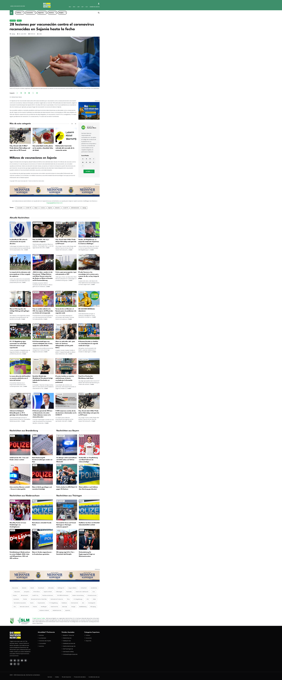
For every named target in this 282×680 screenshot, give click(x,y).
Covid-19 (65, 208)
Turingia (73, 606)
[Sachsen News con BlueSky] (90, 162)
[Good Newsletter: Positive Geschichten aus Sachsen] (89, 299)
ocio (93, 591)
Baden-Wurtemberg (78, 595)
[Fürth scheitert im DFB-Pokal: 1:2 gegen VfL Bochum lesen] (66, 474)
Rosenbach (41, 588)
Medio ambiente (83, 255)
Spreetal (67, 610)
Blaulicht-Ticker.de (68, 635)
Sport (81, 436)
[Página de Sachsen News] (86, 158)
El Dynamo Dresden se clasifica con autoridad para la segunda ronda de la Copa (88, 343)
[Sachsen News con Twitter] (82, 165)
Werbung (59, 223)
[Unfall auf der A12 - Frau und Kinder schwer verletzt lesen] (20, 445)
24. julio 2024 (22, 34)
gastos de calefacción (82, 591)
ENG (74, 6)
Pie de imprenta (66, 677)
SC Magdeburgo (78, 599)
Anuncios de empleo (45, 641)
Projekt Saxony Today (38, 618)
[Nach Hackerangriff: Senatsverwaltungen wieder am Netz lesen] (42, 445)
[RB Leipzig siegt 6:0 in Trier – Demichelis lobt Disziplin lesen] (66, 539)
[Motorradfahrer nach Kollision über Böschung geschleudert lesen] (89, 474)
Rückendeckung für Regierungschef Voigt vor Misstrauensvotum (87, 554)
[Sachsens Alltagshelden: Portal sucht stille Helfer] (66, 331)
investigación (91, 603)
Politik (35, 436)
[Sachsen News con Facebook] (86, 162)
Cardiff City (35, 595)
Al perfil (88, 171)
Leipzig (13, 34)
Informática (36, 591)
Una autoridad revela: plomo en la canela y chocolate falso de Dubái (20, 148)
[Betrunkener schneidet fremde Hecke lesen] (42, 510)
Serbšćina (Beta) (95, 6)
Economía (29, 13)
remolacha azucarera (20, 603)
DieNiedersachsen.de (69, 643)
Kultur (13, 501)
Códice (57, 677)
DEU (70, 6)
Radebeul (64, 603)
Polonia (35, 606)
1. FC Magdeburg (53, 603)
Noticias (12, 20)
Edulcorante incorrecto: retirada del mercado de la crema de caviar (42, 148)
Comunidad (42, 643)
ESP (82, 6)
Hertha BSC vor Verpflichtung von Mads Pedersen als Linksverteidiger (88, 459)
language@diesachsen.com (54, 203)
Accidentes (94, 588)
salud (35, 208)
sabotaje (64, 606)
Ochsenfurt (84, 588)
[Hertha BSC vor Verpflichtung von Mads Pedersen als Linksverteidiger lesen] (89, 445)
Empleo (61, 13)
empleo (15, 595)
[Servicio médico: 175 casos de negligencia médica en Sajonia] (66, 136)
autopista (26, 591)
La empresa (42, 638)
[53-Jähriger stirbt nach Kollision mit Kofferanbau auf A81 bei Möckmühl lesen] (66, 445)
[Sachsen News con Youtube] (82, 162)
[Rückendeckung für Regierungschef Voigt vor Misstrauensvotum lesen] (89, 539)
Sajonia (50, 208)
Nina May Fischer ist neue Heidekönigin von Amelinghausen (18, 525)
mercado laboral (24, 606)
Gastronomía (54, 606)
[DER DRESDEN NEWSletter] (89, 111)
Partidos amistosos (47, 595)
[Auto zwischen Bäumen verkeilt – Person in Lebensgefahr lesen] (20, 474)
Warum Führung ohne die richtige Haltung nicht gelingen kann (19, 311)
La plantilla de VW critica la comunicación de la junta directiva (18, 241)
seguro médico (72, 588)
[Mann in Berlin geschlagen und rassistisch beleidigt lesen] (42, 474)
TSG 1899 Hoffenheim (63, 595)
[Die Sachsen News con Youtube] (21, 660)
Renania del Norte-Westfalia (39, 599)
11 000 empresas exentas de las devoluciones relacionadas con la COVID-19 (66, 413)
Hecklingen (44, 606)
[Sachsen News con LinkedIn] (90, 158)
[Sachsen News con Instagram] (93, 158)
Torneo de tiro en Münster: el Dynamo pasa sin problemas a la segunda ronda (66, 311)
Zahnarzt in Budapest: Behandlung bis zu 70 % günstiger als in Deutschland (19, 413)
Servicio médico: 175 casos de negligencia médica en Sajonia (66, 148)
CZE (87, 6)
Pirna (68, 599)
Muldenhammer (57, 610)
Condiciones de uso (94, 677)
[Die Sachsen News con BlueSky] (11, 663)
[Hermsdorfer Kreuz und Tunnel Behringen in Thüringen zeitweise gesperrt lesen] (66, 510)
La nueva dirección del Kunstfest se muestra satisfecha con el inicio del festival (20, 378)
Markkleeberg (83, 606)
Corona (43, 208)
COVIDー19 (28, 208)
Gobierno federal (44, 610)
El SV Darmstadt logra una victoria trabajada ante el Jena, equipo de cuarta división (43, 343)
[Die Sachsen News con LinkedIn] (14, 660)
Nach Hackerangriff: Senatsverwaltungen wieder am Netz (42, 459)
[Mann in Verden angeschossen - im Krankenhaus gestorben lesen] (42, 539)
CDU (87, 599)
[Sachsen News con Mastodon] (93, 162)
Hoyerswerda (41, 603)
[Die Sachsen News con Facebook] (25, 660)
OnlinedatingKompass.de (70, 654)
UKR (78, 6)
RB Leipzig (93, 606)
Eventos (51, 13)
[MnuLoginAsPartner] (99, 4)
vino (15, 606)
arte (83, 603)
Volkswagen (59, 591)
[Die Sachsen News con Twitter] (18, 663)
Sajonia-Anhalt (48, 591)
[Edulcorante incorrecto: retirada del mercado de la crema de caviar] (43, 136)
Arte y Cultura (38, 223)
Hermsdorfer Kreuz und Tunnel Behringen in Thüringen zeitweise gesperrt (66, 525)
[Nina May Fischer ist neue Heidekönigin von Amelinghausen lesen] (20, 510)
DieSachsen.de (67, 638)
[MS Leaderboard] (55, 191)
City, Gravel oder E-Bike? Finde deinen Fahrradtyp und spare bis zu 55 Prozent (66, 241)
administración (75, 208)
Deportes (41, 13)
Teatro (32, 603)
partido (25, 599)
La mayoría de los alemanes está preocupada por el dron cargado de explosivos (20, 274)
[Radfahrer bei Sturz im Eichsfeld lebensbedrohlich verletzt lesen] (89, 510)
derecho (57, 208)
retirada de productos (57, 599)
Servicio (50, 677)
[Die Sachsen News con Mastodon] (14, 663)
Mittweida (51, 588)
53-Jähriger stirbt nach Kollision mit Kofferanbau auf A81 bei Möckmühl (66, 459)
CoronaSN (19, 208)
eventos (41, 646)
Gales (94, 599)
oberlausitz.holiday (68, 651)
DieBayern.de (67, 641)
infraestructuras (92, 595)
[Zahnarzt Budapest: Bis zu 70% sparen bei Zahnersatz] (20, 401)
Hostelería (16, 599)
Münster (24, 588)
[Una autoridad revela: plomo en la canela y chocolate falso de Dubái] (20, 136)
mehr (26, 250)
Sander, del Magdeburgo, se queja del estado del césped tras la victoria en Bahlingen (88, 241)
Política (18, 13)
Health (19, 20)
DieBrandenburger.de (69, 646)
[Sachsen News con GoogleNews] (82, 158)
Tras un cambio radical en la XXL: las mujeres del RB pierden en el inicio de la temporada (43, 311)
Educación (17, 591)
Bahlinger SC (61, 588)
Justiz (35, 465)
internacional (74, 603)
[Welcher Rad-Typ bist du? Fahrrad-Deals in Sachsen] (66, 229)
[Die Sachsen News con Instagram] (18, 660)
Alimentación (24, 595)
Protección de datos (80, 677)
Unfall (12, 436)
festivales (69, 591)
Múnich (32, 588)
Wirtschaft (60, 436)
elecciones (15, 588)
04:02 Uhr (32, 34)
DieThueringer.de (68, 649)
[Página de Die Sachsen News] (11, 660)
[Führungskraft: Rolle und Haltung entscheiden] (20, 299)
